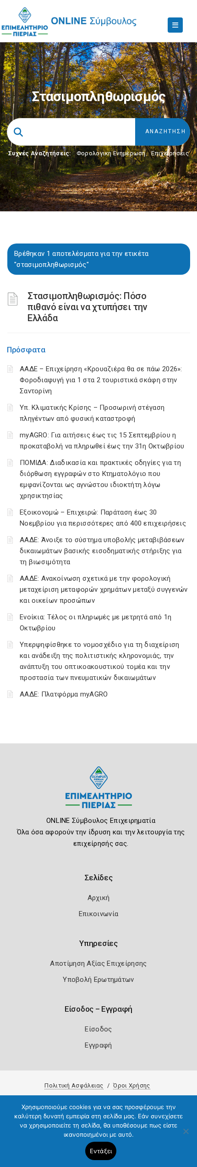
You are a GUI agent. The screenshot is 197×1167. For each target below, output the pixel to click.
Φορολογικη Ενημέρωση (111, 153)
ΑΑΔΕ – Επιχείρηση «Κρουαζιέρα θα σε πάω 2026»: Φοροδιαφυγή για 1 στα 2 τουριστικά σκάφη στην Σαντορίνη (101, 380)
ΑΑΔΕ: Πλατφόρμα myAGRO (64, 694)
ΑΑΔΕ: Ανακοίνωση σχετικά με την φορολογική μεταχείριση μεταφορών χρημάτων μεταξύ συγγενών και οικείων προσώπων (104, 589)
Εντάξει (101, 1151)
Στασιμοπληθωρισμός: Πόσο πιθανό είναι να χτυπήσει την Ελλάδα (87, 306)
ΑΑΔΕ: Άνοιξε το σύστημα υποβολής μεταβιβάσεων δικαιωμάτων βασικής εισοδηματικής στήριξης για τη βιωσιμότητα (102, 551)
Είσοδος (98, 1029)
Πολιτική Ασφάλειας (73, 1085)
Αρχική (99, 898)
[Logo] (99, 794)
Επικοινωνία (98, 914)
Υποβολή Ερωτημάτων (98, 979)
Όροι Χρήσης (131, 1085)
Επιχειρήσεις (170, 153)
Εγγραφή (98, 1045)
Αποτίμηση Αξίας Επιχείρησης (98, 963)
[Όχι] (185, 1136)
